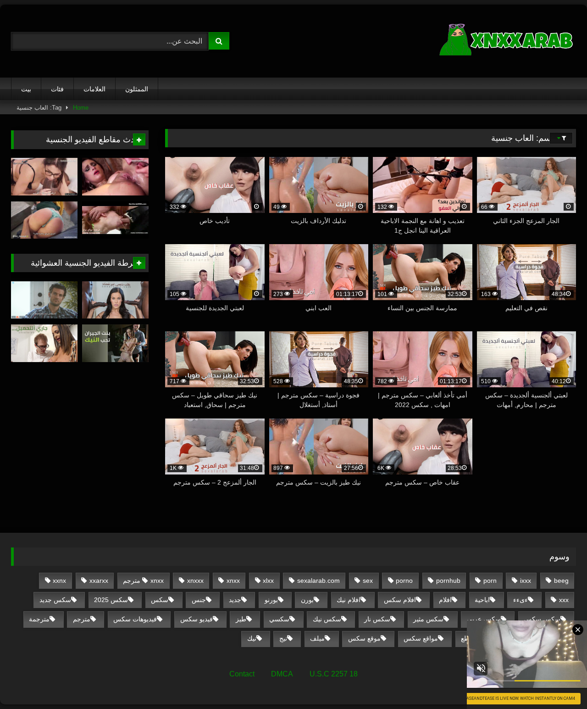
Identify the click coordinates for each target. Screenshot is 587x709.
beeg (561, 580)
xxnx (59, 580)
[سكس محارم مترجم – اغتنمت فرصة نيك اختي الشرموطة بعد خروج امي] (115, 220)
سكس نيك (327, 619)
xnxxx (195, 580)
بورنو (271, 599)
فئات (57, 89)
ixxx (525, 580)
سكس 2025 (111, 599)
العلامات (94, 89)
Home (81, 107)
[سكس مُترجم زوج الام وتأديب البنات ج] (44, 220)
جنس (199, 599)
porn (490, 580)
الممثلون (136, 89)
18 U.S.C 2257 (334, 674)
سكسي (279, 619)
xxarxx (98, 580)
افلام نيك (348, 599)
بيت (26, 89)
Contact (242, 674)
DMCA (282, 674)
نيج (283, 638)
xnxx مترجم (143, 580)
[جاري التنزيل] (44, 343)
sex (368, 580)
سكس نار (377, 619)
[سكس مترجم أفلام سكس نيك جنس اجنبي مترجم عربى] (507, 41)
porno (404, 580)
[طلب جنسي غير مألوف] (115, 300)
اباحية (482, 599)
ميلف (317, 638)
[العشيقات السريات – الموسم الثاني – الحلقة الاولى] (44, 300)
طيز (241, 619)
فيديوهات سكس (135, 619)
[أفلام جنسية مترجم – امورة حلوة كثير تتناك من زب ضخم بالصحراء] (115, 176)
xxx (564, 599)
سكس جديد (55, 599)
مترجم (81, 619)
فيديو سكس (196, 619)
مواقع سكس (421, 638)
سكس (159, 599)
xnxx (233, 580)
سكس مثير (428, 619)
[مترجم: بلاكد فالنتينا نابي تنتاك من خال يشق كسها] (44, 176)
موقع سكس (364, 638)
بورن (307, 599)
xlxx (268, 580)
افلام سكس (400, 599)
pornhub (448, 580)
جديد (235, 599)
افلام (445, 599)
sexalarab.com (318, 580)
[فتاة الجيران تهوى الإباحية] (115, 343)
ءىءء (520, 599)
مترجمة (39, 619)
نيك (251, 638)
